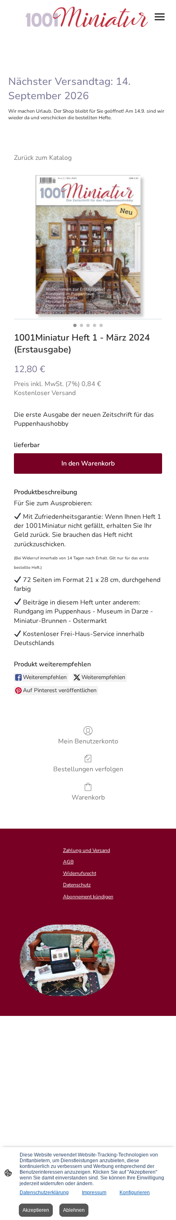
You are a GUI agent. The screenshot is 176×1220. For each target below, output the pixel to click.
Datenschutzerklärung (44, 1192)
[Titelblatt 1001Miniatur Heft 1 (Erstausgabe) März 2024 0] (88, 245)
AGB (68, 862)
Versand (64, 393)
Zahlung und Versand (86, 850)
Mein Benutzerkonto (88, 741)
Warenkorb (88, 797)
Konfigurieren (135, 1192)
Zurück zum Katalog (43, 157)
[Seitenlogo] (88, 17)
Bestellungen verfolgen (88, 769)
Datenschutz (77, 884)
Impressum (94, 1192)
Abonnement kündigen (88, 896)
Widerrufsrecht (79, 873)
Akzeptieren (36, 1210)
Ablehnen (74, 1210)
